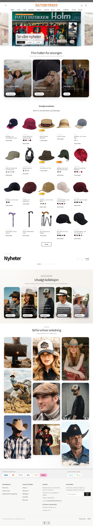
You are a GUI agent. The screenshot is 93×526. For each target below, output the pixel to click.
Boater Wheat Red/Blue (44, 137)
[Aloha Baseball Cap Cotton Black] (58, 204)
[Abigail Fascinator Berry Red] (75, 172)
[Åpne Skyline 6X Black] (14, 373)
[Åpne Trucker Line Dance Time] (46, 348)
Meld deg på (87, 494)
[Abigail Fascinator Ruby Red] (81, 172)
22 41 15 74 (51, 498)
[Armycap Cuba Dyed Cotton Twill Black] (13, 172)
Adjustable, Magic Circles (11, 232)
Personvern (82, 519)
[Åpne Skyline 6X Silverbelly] (17, 425)
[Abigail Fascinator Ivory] (79, 172)
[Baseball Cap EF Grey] (6, 202)
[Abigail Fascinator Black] (77, 172)
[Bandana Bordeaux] (26, 170)
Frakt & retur (6, 491)
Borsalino (25, 500)
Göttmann (25, 491)
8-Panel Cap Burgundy (26, 200)
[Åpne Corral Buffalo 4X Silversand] (75, 342)
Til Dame (30, 42)
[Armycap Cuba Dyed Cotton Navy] (6, 172)
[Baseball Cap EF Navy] (9, 202)
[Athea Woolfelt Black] (24, 140)
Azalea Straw (61, 136)
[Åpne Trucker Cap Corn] (75, 388)
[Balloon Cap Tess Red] (81, 202)
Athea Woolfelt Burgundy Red (28, 137)
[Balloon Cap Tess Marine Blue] (77, 202)
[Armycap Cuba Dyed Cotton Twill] (11, 172)
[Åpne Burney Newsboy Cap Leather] (46, 387)
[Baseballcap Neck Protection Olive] (60, 172)
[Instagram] (48, 522)
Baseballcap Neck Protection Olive (62, 169)
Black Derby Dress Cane (28, 232)
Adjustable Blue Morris (45, 232)
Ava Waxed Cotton (45, 168)
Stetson (25, 488)
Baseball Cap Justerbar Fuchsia (11, 137)
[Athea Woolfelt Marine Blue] (30, 140)
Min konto (5, 488)
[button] (5, 5)
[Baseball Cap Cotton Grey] (45, 204)
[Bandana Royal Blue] (28, 170)
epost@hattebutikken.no (54, 501)
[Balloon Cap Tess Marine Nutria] (79, 202)
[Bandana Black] (24, 170)
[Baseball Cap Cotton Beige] (41, 204)
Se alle (87, 258)
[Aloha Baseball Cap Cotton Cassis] (60, 204)
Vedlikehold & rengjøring (9, 494)
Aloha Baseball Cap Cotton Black (80, 232)
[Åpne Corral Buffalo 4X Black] (75, 428)
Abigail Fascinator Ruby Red (80, 169)
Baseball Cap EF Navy (12, 200)
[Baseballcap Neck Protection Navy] (58, 172)
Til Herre (21, 42)
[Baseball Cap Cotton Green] (43, 204)
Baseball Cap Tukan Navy (80, 137)
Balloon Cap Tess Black (62, 232)
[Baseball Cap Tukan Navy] (75, 140)
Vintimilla (25, 497)
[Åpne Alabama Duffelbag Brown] (17, 352)
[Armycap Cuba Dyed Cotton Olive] (9, 172)
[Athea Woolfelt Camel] (28, 140)
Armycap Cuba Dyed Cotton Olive (11, 169)
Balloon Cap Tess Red (80, 200)
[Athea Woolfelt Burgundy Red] (26, 140)
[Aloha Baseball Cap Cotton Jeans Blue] (62, 204)
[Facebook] (44, 522)
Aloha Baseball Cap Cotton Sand (63, 200)
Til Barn (38, 42)
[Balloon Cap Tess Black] (75, 202)
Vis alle (46, 244)
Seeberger (25, 494)
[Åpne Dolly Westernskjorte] (46, 439)
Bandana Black (27, 168)
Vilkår (89, 519)
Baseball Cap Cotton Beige (46, 200)
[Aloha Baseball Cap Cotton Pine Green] (64, 204)
